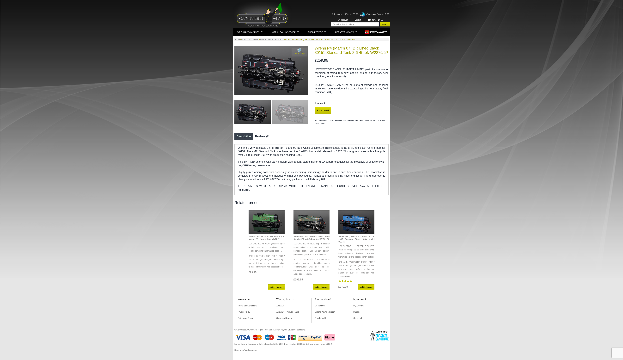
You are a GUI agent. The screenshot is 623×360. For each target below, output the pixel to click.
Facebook (319, 318)
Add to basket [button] (276, 287)
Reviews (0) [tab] (262, 136)
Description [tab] (244, 136)
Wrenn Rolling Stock (284, 32)
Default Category (372, 120)
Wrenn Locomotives (248, 32)
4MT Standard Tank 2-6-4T (272, 39)
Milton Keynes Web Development (245, 350)
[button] (299, 52)
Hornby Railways (344, 32)
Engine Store (315, 32)
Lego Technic (376, 32)
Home (237, 39)
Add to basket (323, 110)
